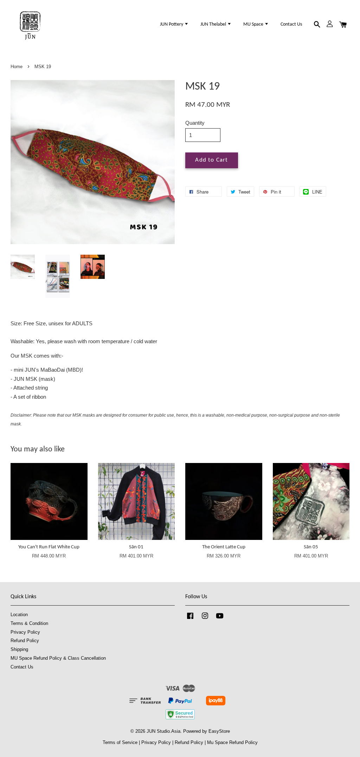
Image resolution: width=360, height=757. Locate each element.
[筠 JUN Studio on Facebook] (190, 619)
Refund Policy (25, 640)
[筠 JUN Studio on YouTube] (220, 619)
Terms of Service (120, 742)
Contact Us (291, 24)
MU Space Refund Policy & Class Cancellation (58, 658)
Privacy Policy (25, 632)
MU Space (253, 24)
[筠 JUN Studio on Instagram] (205, 619)
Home (16, 66)
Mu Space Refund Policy (232, 742)
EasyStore (219, 731)
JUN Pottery (172, 24)
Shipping (19, 649)
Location (19, 614)
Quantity (195, 123)
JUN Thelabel (213, 24)
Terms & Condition (29, 623)
